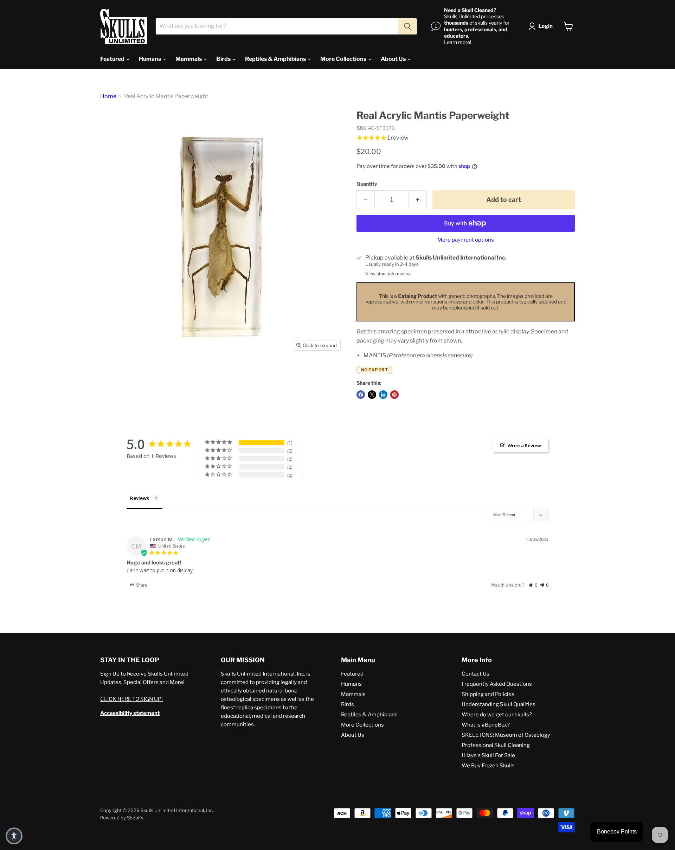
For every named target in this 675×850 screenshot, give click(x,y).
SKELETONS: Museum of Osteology (506, 735)
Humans (150, 59)
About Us (394, 59)
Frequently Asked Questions (497, 684)
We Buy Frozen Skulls (488, 765)
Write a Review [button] (524, 445)
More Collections (343, 59)
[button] (541, 26)
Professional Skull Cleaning (496, 745)
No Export (374, 369)
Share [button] (141, 585)
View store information (388, 273)
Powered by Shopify (121, 817)
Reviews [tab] (139, 498)
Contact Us (475, 674)
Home (108, 96)
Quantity (366, 184)
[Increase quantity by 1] (418, 200)
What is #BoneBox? (486, 725)
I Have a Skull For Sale (488, 755)
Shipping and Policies (488, 694)
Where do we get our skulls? (497, 714)
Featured (113, 59)
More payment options (465, 240)
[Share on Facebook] (360, 394)
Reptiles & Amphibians (276, 59)
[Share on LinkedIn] (383, 394)
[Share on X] (372, 394)
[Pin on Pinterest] (394, 394)
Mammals (189, 59)
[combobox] (277, 26)
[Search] (407, 26)
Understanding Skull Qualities (498, 704)
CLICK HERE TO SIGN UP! (131, 699)
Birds (224, 59)
